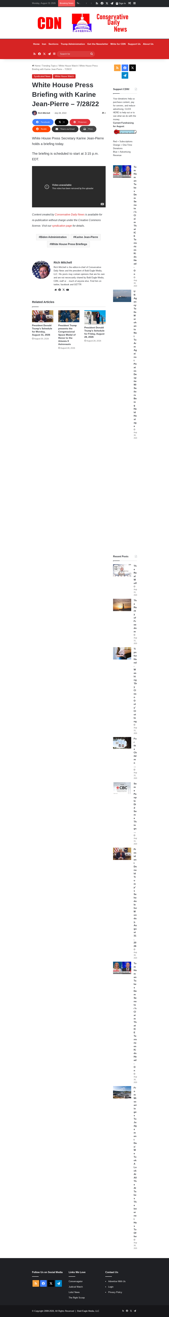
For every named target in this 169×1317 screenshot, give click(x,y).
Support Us (134, 44)
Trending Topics (49, 66)
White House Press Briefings (69, 244)
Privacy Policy (115, 1292)
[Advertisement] (125, 497)
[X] (64, 290)
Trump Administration (73, 44)
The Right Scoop (77, 1297)
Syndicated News (42, 76)
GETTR (77, 284)
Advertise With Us (117, 1281)
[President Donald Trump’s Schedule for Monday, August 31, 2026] (42, 316)
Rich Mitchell (44, 113)
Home (36, 44)
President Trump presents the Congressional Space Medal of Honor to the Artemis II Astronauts (67, 334)
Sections (53, 44)
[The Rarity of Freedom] (122, 605)
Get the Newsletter (97, 44)
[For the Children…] (122, 743)
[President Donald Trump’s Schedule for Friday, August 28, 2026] (95, 317)
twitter (56, 284)
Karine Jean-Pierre (86, 237)
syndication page (62, 225)
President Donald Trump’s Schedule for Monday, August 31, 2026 (135, 897)
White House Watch (68, 66)
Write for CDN (118, 44)
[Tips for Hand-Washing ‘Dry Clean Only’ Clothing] (122, 653)
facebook (65, 284)
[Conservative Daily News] (84, 23)
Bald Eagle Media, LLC (88, 1311)
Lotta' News (74, 1292)
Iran (44, 44)
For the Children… (135, 752)
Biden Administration (53, 237)
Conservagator (76, 1281)
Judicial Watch (76, 1287)
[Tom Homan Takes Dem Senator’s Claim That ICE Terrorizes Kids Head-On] (122, 171)
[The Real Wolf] (122, 570)
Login (110, 1287)
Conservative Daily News (69, 214)
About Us (148, 44)
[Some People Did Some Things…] (122, 788)
